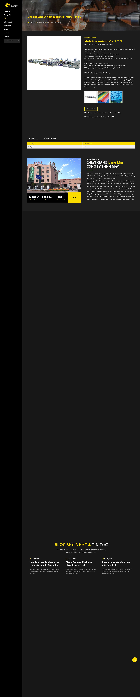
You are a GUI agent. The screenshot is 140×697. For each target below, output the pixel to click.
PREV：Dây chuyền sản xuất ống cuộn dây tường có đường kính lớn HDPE (102, 112)
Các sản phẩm (8, 22)
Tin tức (6, 33)
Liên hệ (6, 36)
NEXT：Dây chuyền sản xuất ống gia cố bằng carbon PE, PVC (99, 116)
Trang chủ (7, 15)
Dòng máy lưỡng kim (54, 22)
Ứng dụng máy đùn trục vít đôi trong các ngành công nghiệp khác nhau (45, 565)
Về (5, 18)
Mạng (6, 29)
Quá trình (7, 26)
